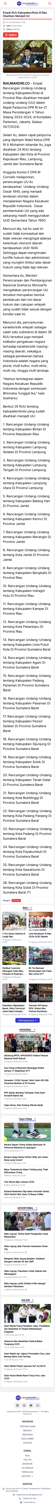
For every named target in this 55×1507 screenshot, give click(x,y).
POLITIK (28, 1459)
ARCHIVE (26, 1476)
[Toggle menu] (5, 3)
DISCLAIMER (27, 1438)
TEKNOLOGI (27, 1472)
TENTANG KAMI (27, 1426)
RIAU (27, 1455)
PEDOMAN (27, 1434)
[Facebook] (31, 1405)
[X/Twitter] (24, 1405)
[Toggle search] (50, 3)
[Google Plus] (37, 1405)
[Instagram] (17, 1405)
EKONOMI (27, 1463)
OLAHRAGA (27, 1468)
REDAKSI (27, 1430)
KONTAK (27, 1442)
